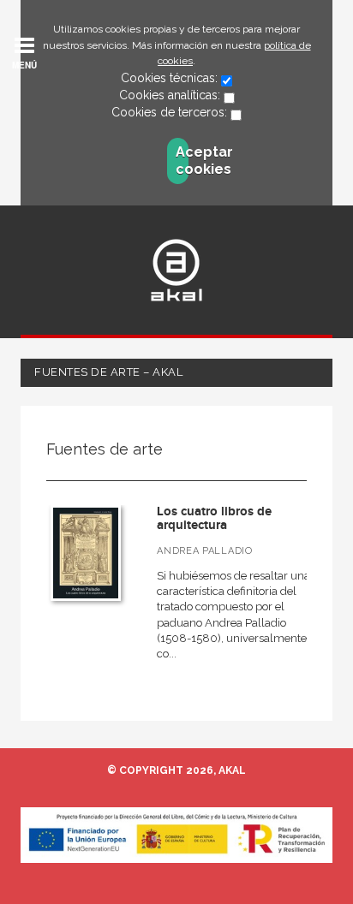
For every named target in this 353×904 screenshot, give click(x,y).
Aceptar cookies (182, 160)
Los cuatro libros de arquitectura (214, 518)
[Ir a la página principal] (176, 270)
